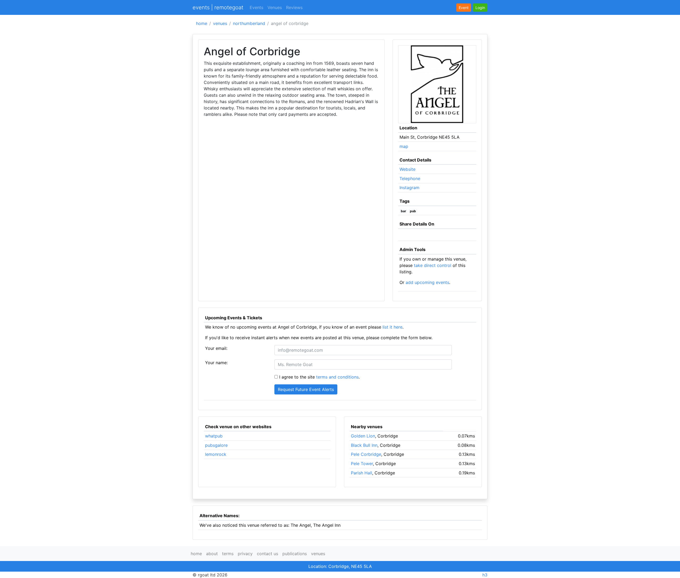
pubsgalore (216, 445)
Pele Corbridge (366, 454)
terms (227, 553)
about (212, 553)
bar (403, 211)
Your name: (216, 362)
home (201, 23)
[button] (480, 7)
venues (220, 23)
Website (407, 169)
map (404, 146)
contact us (267, 553)
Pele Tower (362, 463)
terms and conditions (337, 377)
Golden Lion (363, 436)
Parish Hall (361, 472)
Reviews (294, 7)
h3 (484, 574)
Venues (274, 7)
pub (413, 211)
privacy (245, 553)
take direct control (432, 265)
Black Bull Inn (364, 445)
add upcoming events (427, 282)
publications (294, 553)
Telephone (410, 178)
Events (256, 7)
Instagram (409, 187)
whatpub (214, 436)
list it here (392, 327)
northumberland (249, 23)
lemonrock (215, 454)
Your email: (216, 348)
